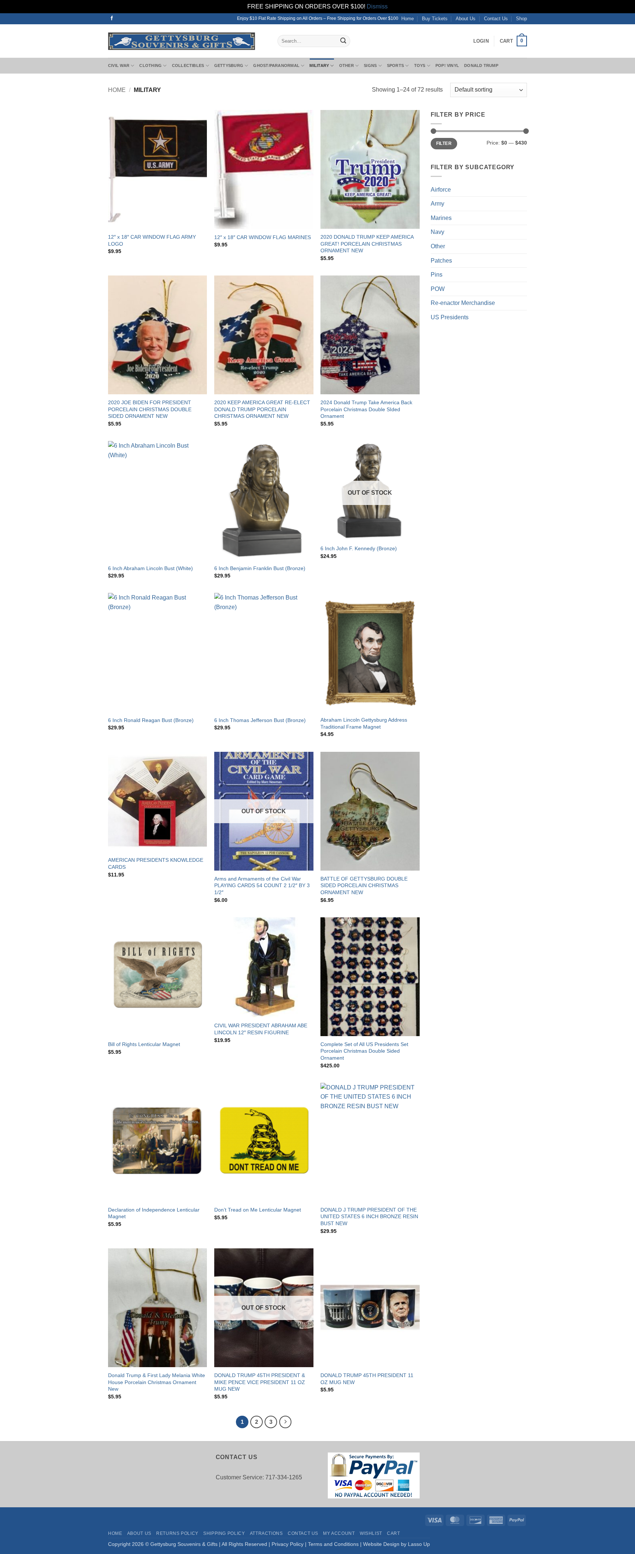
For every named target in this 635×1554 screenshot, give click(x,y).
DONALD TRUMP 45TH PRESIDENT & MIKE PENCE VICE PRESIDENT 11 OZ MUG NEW (259, 1382)
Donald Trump (481, 65)
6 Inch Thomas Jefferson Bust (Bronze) (260, 720)
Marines (441, 218)
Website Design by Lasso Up (396, 1544)
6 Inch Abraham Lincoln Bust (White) (150, 568)
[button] (481, 41)
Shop (521, 18)
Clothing (150, 65)
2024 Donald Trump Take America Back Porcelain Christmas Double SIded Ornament (366, 409)
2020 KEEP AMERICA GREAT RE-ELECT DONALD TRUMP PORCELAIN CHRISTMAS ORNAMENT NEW (262, 409)
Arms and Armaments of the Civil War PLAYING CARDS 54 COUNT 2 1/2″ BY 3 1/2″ (262, 885)
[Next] (285, 1422)
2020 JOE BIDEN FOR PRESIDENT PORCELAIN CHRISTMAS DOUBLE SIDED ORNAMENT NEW (149, 409)
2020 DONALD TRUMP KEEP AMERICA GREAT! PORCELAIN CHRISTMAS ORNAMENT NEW (366, 243)
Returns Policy (177, 1533)
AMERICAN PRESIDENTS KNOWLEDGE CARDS (155, 863)
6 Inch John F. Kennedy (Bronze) (358, 548)
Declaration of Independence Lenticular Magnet (154, 1213)
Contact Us (496, 18)
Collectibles (188, 65)
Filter (444, 143)
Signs (370, 65)
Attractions (266, 1533)
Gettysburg (228, 65)
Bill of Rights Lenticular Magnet (144, 1044)
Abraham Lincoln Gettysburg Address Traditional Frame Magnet (363, 723)
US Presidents (450, 317)
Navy (437, 232)
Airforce (441, 189)
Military (319, 65)
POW (438, 289)
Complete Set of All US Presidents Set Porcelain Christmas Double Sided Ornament (364, 1051)
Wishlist (371, 1533)
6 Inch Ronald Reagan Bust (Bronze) (151, 720)
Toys (420, 65)
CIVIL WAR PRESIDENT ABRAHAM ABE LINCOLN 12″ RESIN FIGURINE (260, 1029)
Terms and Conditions (333, 1544)
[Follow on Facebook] (112, 18)
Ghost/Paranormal (276, 65)
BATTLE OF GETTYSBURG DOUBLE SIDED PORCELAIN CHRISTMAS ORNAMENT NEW (364, 885)
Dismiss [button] (377, 6)
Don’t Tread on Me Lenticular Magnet (257, 1210)
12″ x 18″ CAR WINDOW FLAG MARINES (262, 237)
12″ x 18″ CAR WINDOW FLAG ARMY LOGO (152, 240)
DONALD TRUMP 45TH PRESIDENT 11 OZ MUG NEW (366, 1378)
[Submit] (343, 41)
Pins (436, 274)
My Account (339, 1533)
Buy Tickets (435, 18)
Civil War (118, 65)
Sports (395, 65)
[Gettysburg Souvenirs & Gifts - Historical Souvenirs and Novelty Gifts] (187, 41)
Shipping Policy (224, 1533)
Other (346, 65)
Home (407, 18)
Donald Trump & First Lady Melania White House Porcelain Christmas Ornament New (156, 1382)
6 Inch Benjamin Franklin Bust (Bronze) (259, 568)
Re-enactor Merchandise (463, 303)
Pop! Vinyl (447, 65)
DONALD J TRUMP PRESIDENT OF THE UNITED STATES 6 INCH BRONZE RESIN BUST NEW (369, 1216)
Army (437, 203)
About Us (466, 18)
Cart (393, 1533)
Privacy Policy (288, 1544)
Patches (441, 260)
